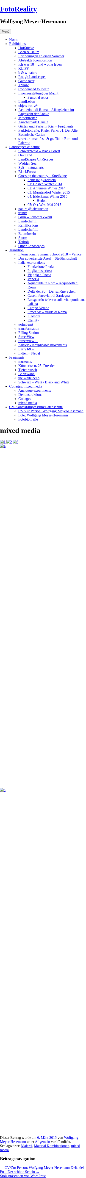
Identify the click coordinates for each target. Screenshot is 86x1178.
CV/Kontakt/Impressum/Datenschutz (36, 407)
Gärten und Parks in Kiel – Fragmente (45, 126)
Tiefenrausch (27, 370)
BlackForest (27, 172)
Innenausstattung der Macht (38, 93)
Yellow (23, 85)
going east (25, 324)
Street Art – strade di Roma (47, 312)
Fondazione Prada (41, 267)
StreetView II (28, 341)
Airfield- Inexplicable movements (42, 345)
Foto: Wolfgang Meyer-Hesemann (43, 415)
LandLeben (26, 101)
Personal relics (38, 97)
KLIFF (23, 68)
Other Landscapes (31, 246)
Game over (26, 81)
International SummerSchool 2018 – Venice (49, 254)
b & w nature (27, 73)
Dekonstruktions (30, 394)
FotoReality (18, 9)
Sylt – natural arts (31, 167)
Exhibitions (17, 44)
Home (13, 40)
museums (25, 361)
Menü (5, 31)
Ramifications (28, 225)
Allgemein (42, 1142)
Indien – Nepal (29, 353)
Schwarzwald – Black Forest (39, 151)
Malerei (26, 1146)
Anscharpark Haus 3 (33, 122)
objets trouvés (28, 106)
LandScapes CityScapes (35, 159)
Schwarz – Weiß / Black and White (43, 382)
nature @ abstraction (33, 209)
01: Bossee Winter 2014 (45, 184)
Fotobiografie (28, 419)
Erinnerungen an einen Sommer (41, 56)
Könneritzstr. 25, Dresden (36, 366)
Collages (24, 399)
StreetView (26, 337)
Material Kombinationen (51, 1146)
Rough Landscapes (32, 77)
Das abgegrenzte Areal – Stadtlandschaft (47, 258)
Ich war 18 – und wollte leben (40, 64)
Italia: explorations (31, 262)
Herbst (41, 200)
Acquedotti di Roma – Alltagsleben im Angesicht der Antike (46, 112)
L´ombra (34, 316)
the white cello (28, 378)
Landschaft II (28, 229)
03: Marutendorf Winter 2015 (49, 192)
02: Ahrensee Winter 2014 (46, 188)
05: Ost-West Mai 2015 (44, 205)
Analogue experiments (34, 390)
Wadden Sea (27, 163)
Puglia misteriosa (40, 271)
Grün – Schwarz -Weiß (35, 217)
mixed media (27, 403)
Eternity (33, 320)
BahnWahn (26, 374)
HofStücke (26, 48)
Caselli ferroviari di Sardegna (49, 295)
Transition (16, 250)
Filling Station (28, 333)
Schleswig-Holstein (42, 180)
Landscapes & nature (24, 147)
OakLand (25, 155)
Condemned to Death (33, 89)
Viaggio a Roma (39, 275)
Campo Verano (38, 308)
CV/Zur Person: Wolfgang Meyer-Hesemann (50, 411)
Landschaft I (27, 221)
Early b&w (26, 349)
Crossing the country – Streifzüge (42, 176)
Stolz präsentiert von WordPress (23, 1176)
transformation (28, 328)
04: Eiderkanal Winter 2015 (47, 196)
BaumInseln (27, 234)
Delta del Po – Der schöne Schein (52, 291)
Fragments (16, 357)
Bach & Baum (28, 52)
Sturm (22, 238)
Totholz (23, 242)
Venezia (33, 279)
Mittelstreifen (27, 118)
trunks (22, 213)
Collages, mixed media (25, 386)
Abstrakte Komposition (35, 60)
